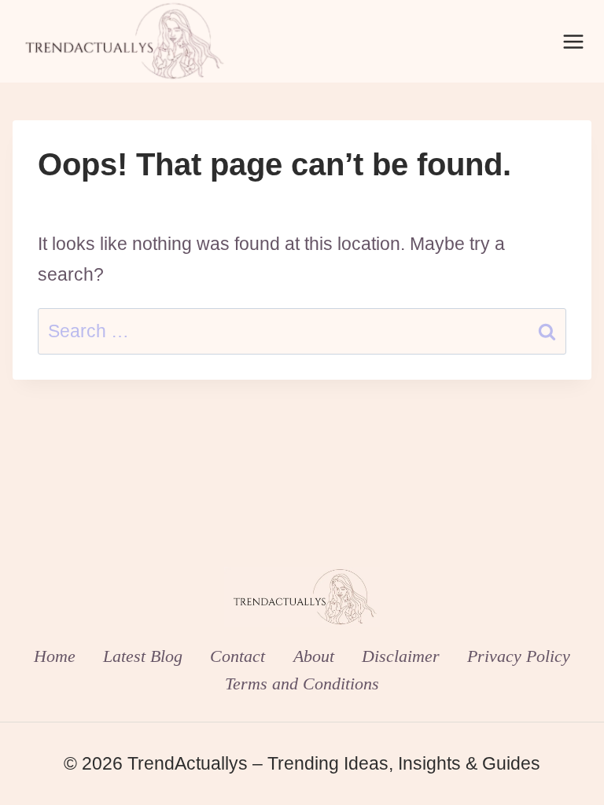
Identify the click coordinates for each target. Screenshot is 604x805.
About (313, 656)
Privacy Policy (518, 656)
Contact (237, 656)
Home (55, 656)
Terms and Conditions (302, 683)
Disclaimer (401, 656)
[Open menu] (572, 41)
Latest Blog (142, 656)
